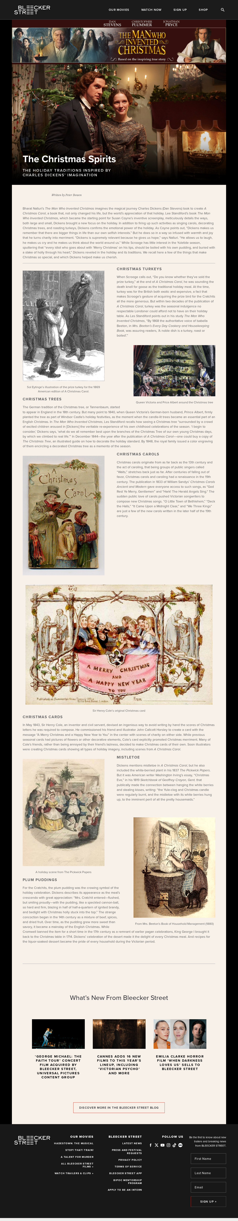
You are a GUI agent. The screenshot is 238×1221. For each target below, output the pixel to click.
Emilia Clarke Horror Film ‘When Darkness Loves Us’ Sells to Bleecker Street (180, 1062)
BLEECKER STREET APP (125, 1173)
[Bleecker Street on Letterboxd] (180, 1144)
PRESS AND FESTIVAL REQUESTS (127, 1152)
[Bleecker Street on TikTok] (174, 1146)
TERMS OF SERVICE (128, 1166)
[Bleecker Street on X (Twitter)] (157, 1146)
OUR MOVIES (119, 10)
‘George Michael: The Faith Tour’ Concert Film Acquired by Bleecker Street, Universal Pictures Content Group (58, 1066)
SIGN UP (180, 10)
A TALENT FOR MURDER (77, 1157)
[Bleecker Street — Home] (32, 10)
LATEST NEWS (132, 1143)
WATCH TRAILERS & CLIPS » (74, 1173)
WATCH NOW (151, 10)
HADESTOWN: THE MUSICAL (74, 1143)
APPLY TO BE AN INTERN (125, 1189)
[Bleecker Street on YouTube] (162, 1146)
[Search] (222, 9)
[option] (58, 1051)
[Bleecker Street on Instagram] (168, 1146)
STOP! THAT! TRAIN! (79, 1150)
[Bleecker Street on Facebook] (151, 1146)
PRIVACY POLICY (130, 1160)
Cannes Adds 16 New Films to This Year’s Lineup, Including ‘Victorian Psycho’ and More (119, 1064)
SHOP (203, 10)
